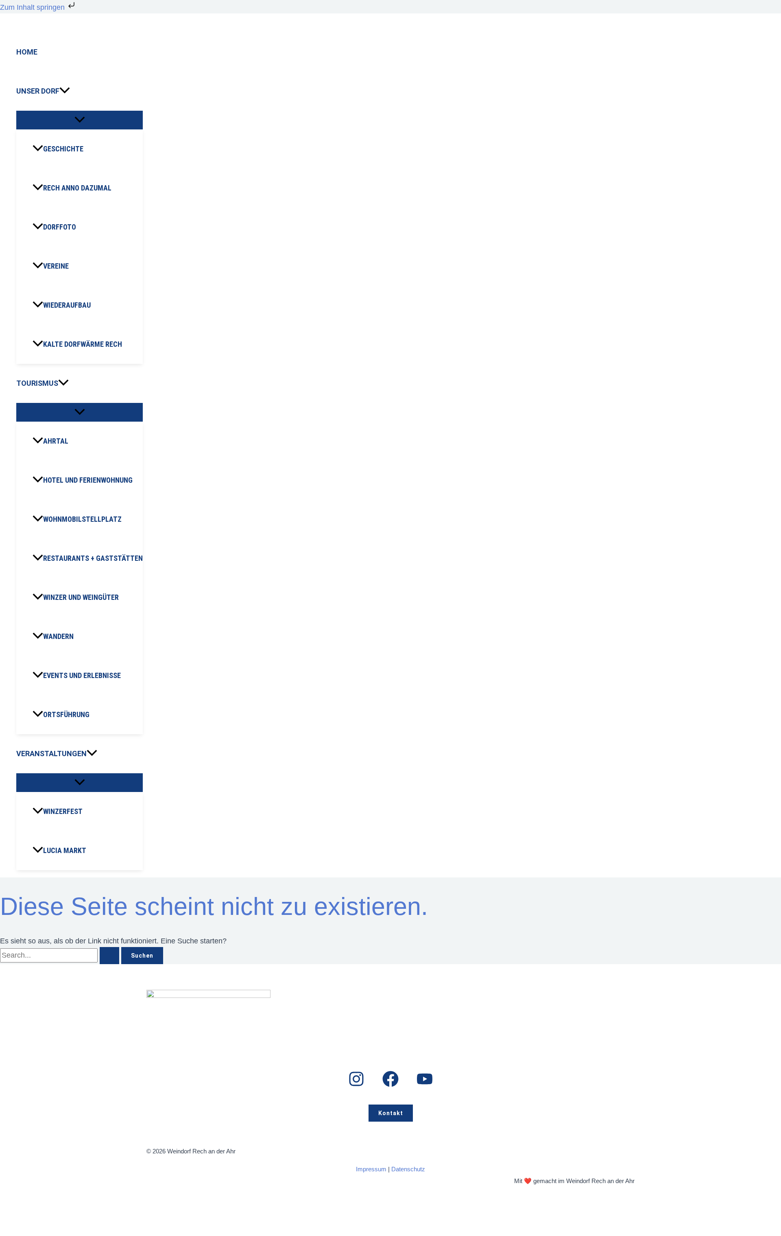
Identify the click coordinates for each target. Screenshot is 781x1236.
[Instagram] (356, 1085)
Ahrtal (55, 441)
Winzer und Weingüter (81, 597)
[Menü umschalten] (79, 120)
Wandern (58, 636)
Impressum (371, 1169)
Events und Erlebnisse (82, 675)
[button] (64, 91)
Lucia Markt (64, 850)
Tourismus (37, 383)
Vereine (56, 266)
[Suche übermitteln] (109, 955)
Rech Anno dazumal (77, 188)
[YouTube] (425, 1085)
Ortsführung (66, 714)
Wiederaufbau (67, 305)
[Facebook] (390, 1085)
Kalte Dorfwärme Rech (82, 344)
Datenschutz (408, 1169)
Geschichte (63, 148)
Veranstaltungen (51, 753)
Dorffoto (59, 227)
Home (26, 52)
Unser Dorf (37, 91)
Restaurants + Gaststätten (93, 558)
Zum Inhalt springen (33, 7)
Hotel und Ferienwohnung (88, 480)
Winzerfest (63, 811)
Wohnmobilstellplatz (82, 519)
